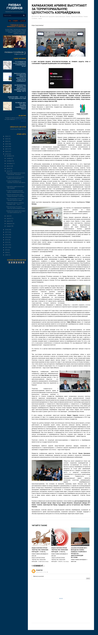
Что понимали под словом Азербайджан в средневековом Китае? (19, 64)
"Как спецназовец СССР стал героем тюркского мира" (15, 199)
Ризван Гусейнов (18, 119)
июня (8, 171)
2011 (6, 247)
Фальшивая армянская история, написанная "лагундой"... (15, 173)
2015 (6, 237)
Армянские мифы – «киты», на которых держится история (17, 97)
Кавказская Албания (77, 16)
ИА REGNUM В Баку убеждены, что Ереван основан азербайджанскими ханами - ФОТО (20, 88)
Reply (88, 578)
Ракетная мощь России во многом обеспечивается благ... (16, 207)
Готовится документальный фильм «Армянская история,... (15, 191)
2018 (6, 229)
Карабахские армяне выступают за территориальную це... (15, 211)
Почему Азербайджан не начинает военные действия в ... (15, 182)
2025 (6, 139)
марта (8, 221)
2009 (6, 252)
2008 (6, 255)
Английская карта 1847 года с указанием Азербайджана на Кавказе (20, 105)
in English (15, 20)
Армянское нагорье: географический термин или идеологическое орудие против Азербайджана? (20, 77)
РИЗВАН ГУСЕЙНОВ (15, 6)
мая (8, 216)
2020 (6, 151)
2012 (6, 245)
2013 (6, 242)
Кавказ (68, 16)
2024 (6, 141)
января (9, 226)
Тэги (10, 20)
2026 (6, 136)
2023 (6, 144)
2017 (6, 232)
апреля (9, 218)
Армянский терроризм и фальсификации (53, 16)
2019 (6, 154)
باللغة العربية (22, 20)
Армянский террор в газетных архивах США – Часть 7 (15, 203)
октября (9, 161)
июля (8, 168)
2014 (6, 240)
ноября (9, 158)
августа (9, 166)
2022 (6, 146)
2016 (6, 234)
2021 (6, 149)
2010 (6, 250)
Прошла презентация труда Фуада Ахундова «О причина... (15, 195)
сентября (9, 163)
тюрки (40, 18)
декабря (9, 156)
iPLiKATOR (39, 570)
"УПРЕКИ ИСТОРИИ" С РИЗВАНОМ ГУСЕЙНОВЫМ (16, 25)
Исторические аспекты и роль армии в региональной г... (15, 177)
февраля (9, 223)
